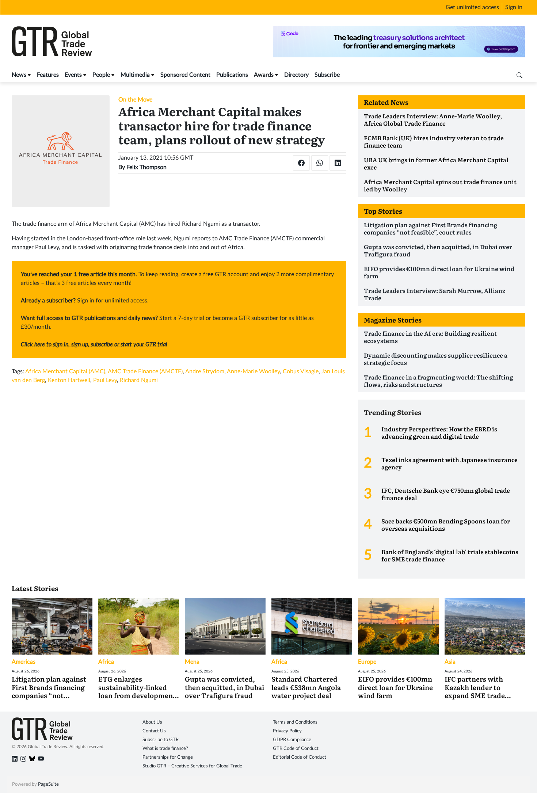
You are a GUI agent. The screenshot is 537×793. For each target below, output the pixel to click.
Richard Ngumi (139, 380)
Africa (106, 662)
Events (73, 75)
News (19, 75)
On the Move (135, 100)
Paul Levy (105, 380)
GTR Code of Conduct (296, 748)
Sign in (513, 7)
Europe (367, 662)
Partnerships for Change (167, 757)
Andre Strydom (204, 371)
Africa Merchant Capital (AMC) (65, 371)
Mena (192, 662)
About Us (152, 722)
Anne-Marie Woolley (253, 371)
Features (48, 75)
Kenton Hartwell (69, 380)
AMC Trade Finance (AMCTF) (145, 371)
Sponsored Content (185, 75)
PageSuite (48, 784)
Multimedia (135, 75)
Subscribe (327, 75)
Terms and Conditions (295, 722)
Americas (23, 662)
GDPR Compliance (292, 739)
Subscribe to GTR (160, 739)
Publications (232, 75)
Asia (450, 662)
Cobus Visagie (301, 371)
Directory (296, 75)
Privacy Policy (287, 731)
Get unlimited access (472, 7)
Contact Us (154, 731)
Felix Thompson (146, 167)
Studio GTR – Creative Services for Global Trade (192, 766)
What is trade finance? (165, 748)
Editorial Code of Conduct (299, 757)
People (101, 75)
